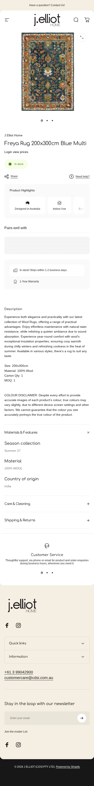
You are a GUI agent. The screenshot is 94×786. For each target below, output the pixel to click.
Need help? (83, 176)
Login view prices (16, 152)
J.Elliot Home (13, 135)
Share (14, 176)
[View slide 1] (41, 572)
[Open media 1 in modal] (81, 37)
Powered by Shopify (68, 766)
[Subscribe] (81, 718)
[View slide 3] (52, 572)
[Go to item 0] (41, 120)
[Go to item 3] (52, 120)
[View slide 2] (47, 572)
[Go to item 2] (47, 120)
